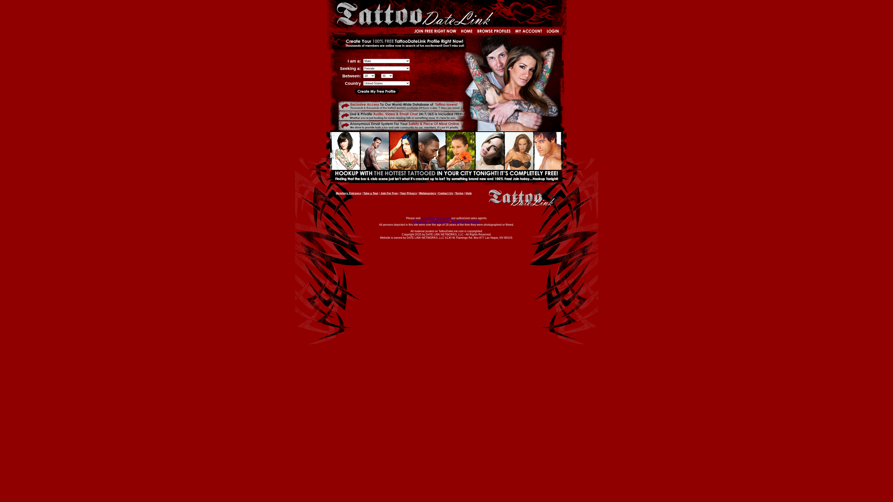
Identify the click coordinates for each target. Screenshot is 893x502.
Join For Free (389, 193)
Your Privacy (408, 193)
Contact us (420, 221)
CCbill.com (428, 218)
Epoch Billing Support (465, 221)
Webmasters (427, 193)
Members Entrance (348, 193)
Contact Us (445, 193)
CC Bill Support (439, 221)
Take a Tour (370, 193)
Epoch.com (444, 218)
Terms (459, 193)
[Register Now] (376, 93)
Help (469, 193)
